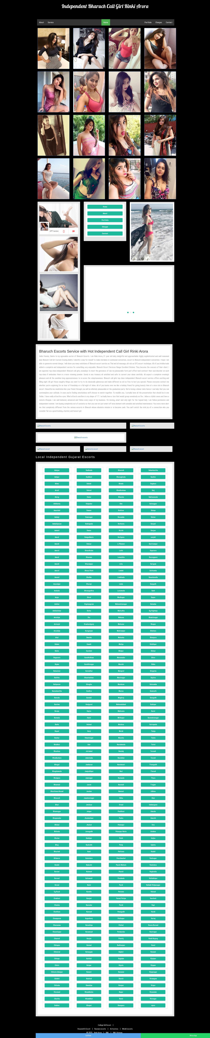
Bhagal (56, 765)
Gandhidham (89, 658)
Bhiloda (57, 831)
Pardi (121, 885)
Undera (153, 831)
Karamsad (89, 932)
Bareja (57, 711)
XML (107, 1033)
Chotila (57, 999)
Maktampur (121, 631)
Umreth (153, 818)
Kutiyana (121, 537)
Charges (158, 22)
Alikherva (56, 504)
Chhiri (57, 965)
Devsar (89, 544)
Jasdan (89, 791)
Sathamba (153, 571)
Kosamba (121, 517)
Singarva (153, 671)
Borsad (57, 878)
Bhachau (57, 751)
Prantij (121, 938)
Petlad (121, 925)
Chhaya (57, 959)
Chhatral (57, 952)
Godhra (89, 691)
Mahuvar (121, 624)
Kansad (89, 912)
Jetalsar (89, 805)
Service (51, 22)
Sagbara (153, 484)
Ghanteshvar (89, 678)
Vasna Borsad (153, 925)
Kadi (89, 852)
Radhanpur (121, 945)
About (41, 22)
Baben (57, 644)
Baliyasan (56, 684)
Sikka (153, 664)
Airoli (57, 490)
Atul (56, 637)
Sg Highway (153, 611)
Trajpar (153, 785)
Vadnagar (153, 858)
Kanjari (89, 898)
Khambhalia (89, 992)
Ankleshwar (57, 611)
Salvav (153, 517)
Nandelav (121, 758)
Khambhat (89, 999)
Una (153, 825)
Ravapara (121, 1005)
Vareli (153, 912)
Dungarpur (89, 631)
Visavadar (153, 992)
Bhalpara (57, 778)
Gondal (89, 698)
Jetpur (89, 811)
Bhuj (57, 845)
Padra (121, 818)
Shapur (153, 624)
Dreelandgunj (89, 624)
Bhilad (57, 825)
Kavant (89, 972)
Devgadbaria (88, 537)
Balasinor (56, 671)
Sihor (153, 658)
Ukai (153, 798)
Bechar (56, 738)
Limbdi (121, 571)
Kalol (89, 885)
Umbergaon (153, 805)
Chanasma (57, 925)
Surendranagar (153, 718)
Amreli (57, 544)
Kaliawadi (88, 878)
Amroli (57, 551)
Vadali (153, 852)
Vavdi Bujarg (153, 938)
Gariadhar (89, 671)
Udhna (153, 791)
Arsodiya (57, 631)
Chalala (57, 905)
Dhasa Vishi (89, 571)
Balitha (57, 678)
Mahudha (121, 611)
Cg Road (57, 892)
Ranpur (121, 985)
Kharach (121, 470)
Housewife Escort (84, 1029)
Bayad (57, 731)
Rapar (121, 992)
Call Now (88, 1036)
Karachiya (89, 925)
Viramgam (153, 979)
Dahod (89, 490)
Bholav (56, 838)
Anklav (56, 604)
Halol (89, 718)
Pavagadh (121, 912)
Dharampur (89, 564)
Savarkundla (153, 577)
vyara (153, 1005)
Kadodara (88, 858)
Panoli (121, 872)
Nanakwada (121, 745)
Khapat (89, 1005)
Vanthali (153, 898)
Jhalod (89, 825)
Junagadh (89, 831)
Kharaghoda (121, 477)
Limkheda (121, 577)
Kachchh (89, 845)
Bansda (57, 698)
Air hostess (114, 1029)
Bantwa (57, 704)
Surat (153, 711)
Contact (169, 22)
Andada (57, 591)
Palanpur (121, 825)
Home (105, 22)
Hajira (89, 711)
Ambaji (56, 517)
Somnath (153, 691)
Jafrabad (89, 751)
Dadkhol (89, 477)
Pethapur (121, 918)
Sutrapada (153, 724)
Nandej (121, 751)
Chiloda (57, 985)
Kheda (121, 484)
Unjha (153, 838)
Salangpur (153, 504)
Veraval (153, 952)
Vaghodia (153, 872)
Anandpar (56, 584)
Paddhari (121, 811)
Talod (153, 745)
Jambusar (89, 765)
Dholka (89, 577)
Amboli (56, 530)
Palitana (121, 852)
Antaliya (57, 617)
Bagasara (56, 658)
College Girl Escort (104, 1025)
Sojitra (153, 678)
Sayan (153, 597)
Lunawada (121, 591)
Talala (153, 738)
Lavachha (121, 557)
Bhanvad (57, 785)
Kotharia (121, 524)
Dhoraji (89, 584)
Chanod (57, 938)
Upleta (153, 845)
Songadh (153, 698)
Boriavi (56, 872)
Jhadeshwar (88, 818)
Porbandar (121, 932)
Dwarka (89, 637)
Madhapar (121, 597)
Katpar (89, 965)
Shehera (153, 631)
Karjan (89, 938)
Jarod (89, 785)
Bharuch (57, 798)
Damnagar (89, 517)
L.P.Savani (121, 544)
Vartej (153, 918)
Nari (121, 771)
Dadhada (89, 470)
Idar (89, 745)
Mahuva (121, 617)
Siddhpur (153, 644)
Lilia (121, 564)
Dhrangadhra (89, 591)
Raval (121, 999)
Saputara (153, 551)
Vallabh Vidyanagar (153, 885)
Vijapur (153, 965)
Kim (121, 504)
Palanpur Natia (121, 831)
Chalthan (56, 912)
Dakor (89, 497)
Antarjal (57, 624)
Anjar (57, 597)
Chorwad (57, 992)
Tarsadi (153, 751)
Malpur (121, 651)
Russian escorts (100, 1029)
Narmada (121, 778)
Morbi (121, 731)
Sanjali (153, 524)
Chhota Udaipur (57, 972)
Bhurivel (57, 852)
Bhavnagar (57, 811)
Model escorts (127, 1029)
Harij (89, 731)
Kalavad (89, 872)
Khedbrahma (121, 490)
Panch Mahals (121, 865)
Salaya (153, 510)
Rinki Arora (98, 1033)
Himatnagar (89, 738)
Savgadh (153, 584)
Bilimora (57, 858)
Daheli (89, 484)
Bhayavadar (57, 818)
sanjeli (153, 537)
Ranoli (121, 979)
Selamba (153, 604)
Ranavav (121, 972)
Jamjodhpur (89, 771)
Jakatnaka (89, 758)
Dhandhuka (89, 551)
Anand (57, 577)
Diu (89, 617)
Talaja (153, 731)
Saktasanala (153, 497)
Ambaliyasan (56, 524)
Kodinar (121, 510)
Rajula (121, 965)
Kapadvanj (89, 918)
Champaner (57, 918)
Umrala (153, 811)
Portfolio (148, 22)
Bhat (57, 805)
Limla (121, 584)
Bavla (57, 724)
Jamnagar (89, 778)
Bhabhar (57, 745)
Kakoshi (89, 865)
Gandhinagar (89, 664)
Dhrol (89, 597)
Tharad (153, 771)
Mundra (121, 738)
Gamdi (89, 644)
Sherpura (153, 637)
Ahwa (57, 484)
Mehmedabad (121, 704)
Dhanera (89, 557)
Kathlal (89, 959)
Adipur (56, 477)
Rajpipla (121, 959)
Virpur (153, 985)
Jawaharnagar (89, 798)
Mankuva (121, 684)
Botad (57, 885)
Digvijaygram (89, 604)
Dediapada (89, 524)
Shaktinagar (153, 617)
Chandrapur (57, 932)
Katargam (88, 952)
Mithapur (121, 718)
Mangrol (121, 671)
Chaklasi (57, 898)
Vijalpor (153, 959)
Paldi (121, 838)
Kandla (89, 892)
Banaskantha (57, 691)
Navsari (121, 791)
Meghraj (121, 698)
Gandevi (89, 651)
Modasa (121, 724)
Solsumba (153, 684)
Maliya (121, 644)
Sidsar (153, 651)
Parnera (121, 892)
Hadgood (89, 704)
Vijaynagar (153, 972)
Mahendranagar (121, 604)
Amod (57, 537)
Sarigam (153, 564)
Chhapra (57, 945)
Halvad (89, 724)
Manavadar (121, 658)
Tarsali (153, 758)
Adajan (56, 470)
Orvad (121, 805)
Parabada (121, 878)
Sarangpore (153, 557)
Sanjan (153, 530)
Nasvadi (121, 785)
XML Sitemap (117, 1033)
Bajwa (57, 664)
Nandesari (121, 765)
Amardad (57, 510)
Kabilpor (89, 838)
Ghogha (89, 684)
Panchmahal (121, 858)
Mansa (121, 691)
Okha (121, 798)
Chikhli (57, 979)
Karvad (89, 945)
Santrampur (153, 544)
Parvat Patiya (121, 898)
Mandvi (121, 664)
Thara (153, 778)
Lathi (121, 551)
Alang (57, 497)
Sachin (153, 477)
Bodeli (57, 865)
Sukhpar (153, 704)
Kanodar (89, 905)
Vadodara (153, 865)
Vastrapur (153, 932)
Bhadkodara (56, 758)
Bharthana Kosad (57, 791)
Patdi (121, 905)
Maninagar (121, 678)
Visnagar (153, 999)
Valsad (153, 892)
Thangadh (153, 765)
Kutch (121, 530)
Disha (89, 611)
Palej (121, 845)
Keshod (89, 979)
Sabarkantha (153, 470)
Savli (153, 591)
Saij (153, 490)
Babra (57, 651)
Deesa (89, 530)
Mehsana (121, 711)
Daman (89, 510)
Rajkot (121, 952)
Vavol (153, 945)
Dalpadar (89, 504)
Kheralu (121, 497)
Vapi (153, 905)
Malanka (121, 637)
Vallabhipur (153, 878)
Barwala (57, 718)
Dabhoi (56, 1005)
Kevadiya (89, 985)
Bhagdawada (57, 771)
